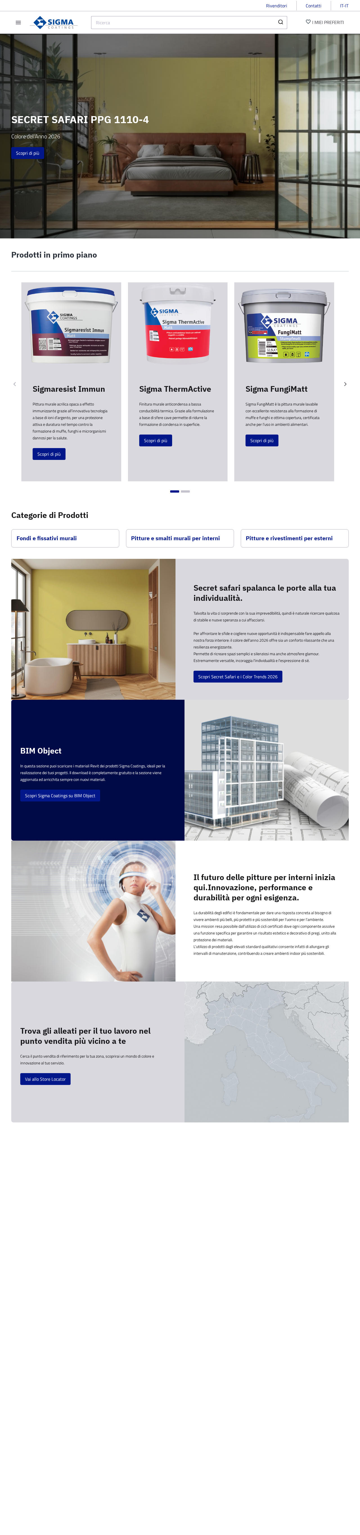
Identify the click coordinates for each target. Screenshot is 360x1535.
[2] (185, 491)
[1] (174, 491)
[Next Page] (345, 384)
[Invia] (280, 22)
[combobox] (189, 22)
